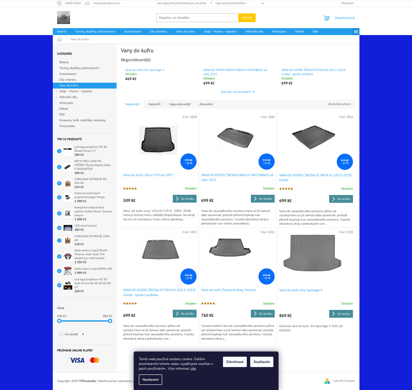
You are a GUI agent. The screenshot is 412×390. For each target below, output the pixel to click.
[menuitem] (62, 31)
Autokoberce (67, 74)
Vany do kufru (68, 85)
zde (193, 368)
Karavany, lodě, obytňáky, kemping (82, 120)
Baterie (64, 62)
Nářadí (63, 109)
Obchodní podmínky (230, 3)
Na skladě (74, 334)
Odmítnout (235, 361)
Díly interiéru (67, 80)
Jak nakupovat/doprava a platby (182, 3)
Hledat (247, 18)
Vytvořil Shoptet (344, 381)
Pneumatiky (67, 126)
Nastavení (151, 379)
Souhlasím (261, 361)
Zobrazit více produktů (236, 92)
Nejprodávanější (180, 104)
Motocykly (66, 103)
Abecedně (206, 104)
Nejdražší (154, 104)
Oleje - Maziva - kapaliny (75, 91)
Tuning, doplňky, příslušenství (79, 68)
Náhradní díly (68, 97)
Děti (62, 114)
